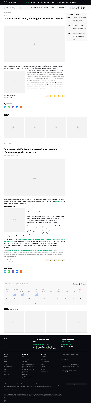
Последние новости (73, 15)
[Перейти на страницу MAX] (37, 347)
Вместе (23, 356)
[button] (13, 2)
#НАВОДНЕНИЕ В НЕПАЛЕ (36, 7)
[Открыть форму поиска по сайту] (85, 2)
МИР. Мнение (25, 371)
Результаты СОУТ (45, 369)
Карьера (42, 364)
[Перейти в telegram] (5, 107)
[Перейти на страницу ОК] (40, 347)
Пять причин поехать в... (27, 377)
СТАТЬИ (33, 2)
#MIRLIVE (43, 2)
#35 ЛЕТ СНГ (61, 7)
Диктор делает (25, 361)
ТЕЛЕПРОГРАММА (63, 2)
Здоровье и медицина (8, 367)
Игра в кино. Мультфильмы (28, 364)
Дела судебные (25, 359)
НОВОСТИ (27, 2)
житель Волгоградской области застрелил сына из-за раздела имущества (29, 250)
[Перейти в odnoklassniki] (21, 107)
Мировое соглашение (26, 372)
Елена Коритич (70, 371)
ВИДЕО (38, 2)
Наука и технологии (8, 366)
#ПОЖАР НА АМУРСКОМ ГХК (50, 7)
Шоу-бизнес (6, 374)
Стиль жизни (6, 376)
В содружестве (7, 363)
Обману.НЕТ (25, 374)
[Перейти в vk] (17, 107)
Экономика (6, 359)
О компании (43, 356)
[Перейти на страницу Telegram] (53, 347)
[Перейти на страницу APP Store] (72, 347)
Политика (6, 356)
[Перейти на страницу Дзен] (47, 347)
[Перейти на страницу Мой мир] (43, 348)
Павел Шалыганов (11, 259)
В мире (5, 364)
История (43, 358)
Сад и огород (6, 377)
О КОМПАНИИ (72, 2)
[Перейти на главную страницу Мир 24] (6, 2)
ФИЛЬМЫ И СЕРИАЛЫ (52, 2)
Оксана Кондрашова (11, 95)
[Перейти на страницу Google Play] (64, 347)
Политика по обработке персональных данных (12, 389)
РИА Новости (59, 201)
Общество (6, 358)
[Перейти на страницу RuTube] (50, 347)
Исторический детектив (27, 366)
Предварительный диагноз (28, 376)
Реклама (43, 366)
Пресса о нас (43, 363)
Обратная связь (44, 371)
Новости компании (45, 361)
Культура (5, 372)
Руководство (43, 359)
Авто (5, 371)
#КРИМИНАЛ (6, 146)
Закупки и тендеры (45, 367)
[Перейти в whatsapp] (9, 107)
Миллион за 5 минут (26, 367)
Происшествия (7, 361)
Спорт (5, 369)
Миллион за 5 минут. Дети (28, 369)
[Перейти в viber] (13, 107)
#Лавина (5, 15)
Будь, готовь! (25, 358)
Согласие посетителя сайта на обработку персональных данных (15, 391)
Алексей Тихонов (72, 370)
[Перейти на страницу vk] (34, 347)
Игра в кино (25, 363)
